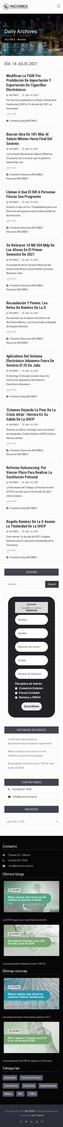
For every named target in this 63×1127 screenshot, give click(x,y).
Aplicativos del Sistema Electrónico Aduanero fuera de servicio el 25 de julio (30, 361)
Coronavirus (11, 1085)
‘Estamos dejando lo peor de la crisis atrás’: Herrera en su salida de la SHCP (31, 414)
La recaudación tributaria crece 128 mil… (25, 963)
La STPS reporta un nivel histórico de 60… (25, 920)
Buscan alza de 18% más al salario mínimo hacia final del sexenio (29, 139)
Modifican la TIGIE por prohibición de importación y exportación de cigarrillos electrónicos (28, 83)
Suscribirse (31, 706)
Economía (28, 1085)
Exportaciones (48, 1085)
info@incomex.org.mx (25, 796)
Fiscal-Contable (29, 693)
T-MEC (32, 1093)
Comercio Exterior (30, 688)
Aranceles (10, 1077)
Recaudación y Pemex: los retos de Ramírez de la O (27, 305)
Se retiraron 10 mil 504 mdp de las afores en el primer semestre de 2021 (30, 250)
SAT (20, 1093)
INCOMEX (10, 39)
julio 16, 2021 (31, 95)
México (8, 1093)
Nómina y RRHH (29, 697)
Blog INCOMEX (29, 120)
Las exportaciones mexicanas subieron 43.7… (27, 1017)
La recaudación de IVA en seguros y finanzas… (28, 1060)
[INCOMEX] (15, 6)
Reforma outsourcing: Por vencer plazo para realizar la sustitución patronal (29, 472)
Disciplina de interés (28, 683)
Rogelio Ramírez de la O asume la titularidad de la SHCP (30, 523)
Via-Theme (37, 1115)
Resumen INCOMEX (32, 174)
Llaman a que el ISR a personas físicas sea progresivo (30, 194)
